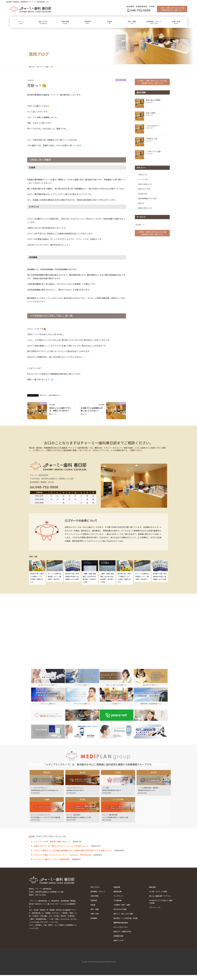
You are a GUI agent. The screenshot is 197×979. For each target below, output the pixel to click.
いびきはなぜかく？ (153, 126)
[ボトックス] (151, 715)
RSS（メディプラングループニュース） (49, 836)
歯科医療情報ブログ (55, 395)
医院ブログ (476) (144, 189)
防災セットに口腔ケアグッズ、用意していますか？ (60, 409)
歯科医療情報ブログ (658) (147, 198)
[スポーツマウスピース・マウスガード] (82, 715)
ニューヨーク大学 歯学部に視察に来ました (52, 841)
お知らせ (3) (142, 174)
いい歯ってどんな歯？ (154, 151)
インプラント (118, 896)
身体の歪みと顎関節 (153, 100)
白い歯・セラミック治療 (158, 891)
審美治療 (152, 887)
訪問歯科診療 (118, 936)
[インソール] (151, 732)
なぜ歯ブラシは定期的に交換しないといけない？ (91, 409)
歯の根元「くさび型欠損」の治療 (125, 918)
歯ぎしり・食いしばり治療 (123, 914)
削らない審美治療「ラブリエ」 (160, 896)
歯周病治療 (118, 891)
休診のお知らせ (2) (145, 184)
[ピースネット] (116, 715)
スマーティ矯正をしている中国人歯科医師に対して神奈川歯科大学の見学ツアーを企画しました (73, 850)
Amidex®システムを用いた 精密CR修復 (160, 901)
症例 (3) (141, 203)
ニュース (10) (143, 179)
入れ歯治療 (118, 900)
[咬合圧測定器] (48, 732)
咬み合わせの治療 (120, 909)
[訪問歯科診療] (48, 715)
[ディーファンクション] (116, 732)
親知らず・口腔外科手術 (122, 931)
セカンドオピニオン (121, 927)
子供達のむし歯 (151, 138)
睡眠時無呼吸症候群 (121, 922)
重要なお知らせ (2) (145, 208)
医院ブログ (120, 80)
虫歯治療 (117, 887)
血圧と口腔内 (151, 113)
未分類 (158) (142, 194)
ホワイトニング (154, 907)
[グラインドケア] (82, 732)
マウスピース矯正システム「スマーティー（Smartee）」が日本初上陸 (62, 854)
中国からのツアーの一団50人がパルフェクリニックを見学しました (61, 846)
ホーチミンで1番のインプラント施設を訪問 (51, 859)
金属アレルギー (119, 940)
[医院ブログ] (37, 410)
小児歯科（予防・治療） (122, 905)
